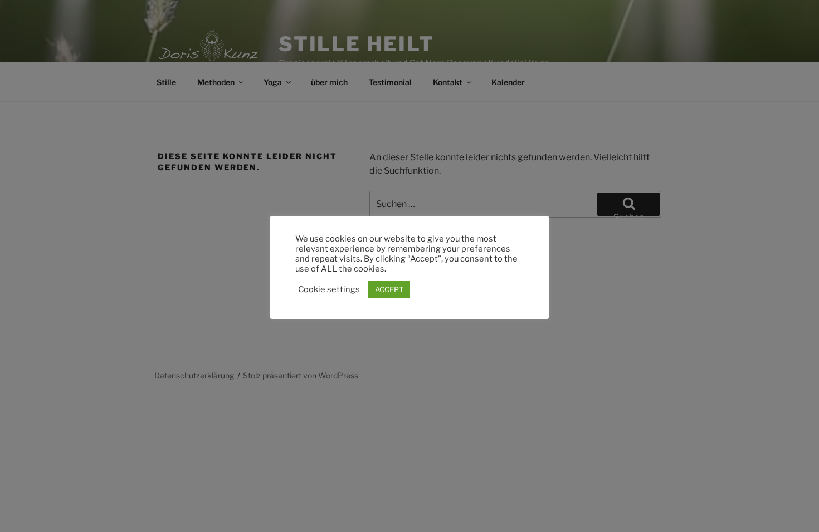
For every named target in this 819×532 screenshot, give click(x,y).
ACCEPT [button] (389, 289)
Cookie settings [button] (329, 289)
